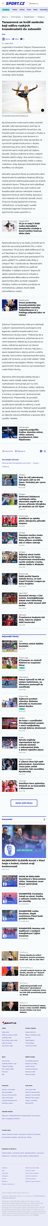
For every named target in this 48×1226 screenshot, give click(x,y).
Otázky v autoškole (31, 1100)
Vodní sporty (23, 677)
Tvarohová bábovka (31, 1069)
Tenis (29, 10)
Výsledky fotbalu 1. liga (9, 1063)
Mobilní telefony (7, 1153)
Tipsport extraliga (25, 759)
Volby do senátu (7, 1043)
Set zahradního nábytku (9, 1137)
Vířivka (29, 1137)
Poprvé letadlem (7, 1092)
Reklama (5, 1181)
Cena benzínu (35, 1115)
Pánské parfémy (34, 1156)
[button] (24, 97)
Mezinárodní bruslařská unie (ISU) (16, 463)
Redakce (4, 1168)
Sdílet (17, 39)
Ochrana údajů (30, 1170)
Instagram (5, 1176)
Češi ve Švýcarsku (7, 1098)
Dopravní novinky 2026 (32, 1095)
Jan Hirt (27, 1037)
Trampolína (22, 1134)
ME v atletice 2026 (8, 1069)
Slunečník (30, 1134)
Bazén (4, 1134)
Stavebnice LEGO (18, 1153)
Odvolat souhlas (30, 1179)
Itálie (20, 641)
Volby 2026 (5, 1032)
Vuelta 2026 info (30, 1032)
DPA (38, 1196)
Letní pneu (40, 1153)
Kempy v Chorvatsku (8, 1089)
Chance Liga (23, 516)
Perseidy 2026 (26, 1115)
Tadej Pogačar (29, 1040)
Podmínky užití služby (32, 1168)
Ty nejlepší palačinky (32, 1061)
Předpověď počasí (15, 1115)
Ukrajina (5, 466)
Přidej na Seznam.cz (8, 1184)
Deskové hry (6, 1156)
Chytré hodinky (23, 1156)
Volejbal (22, 718)
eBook (7, 39)
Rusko (36, 463)
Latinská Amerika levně (9, 1100)
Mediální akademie (31, 1176)
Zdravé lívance (30, 1066)
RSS (3, 1170)
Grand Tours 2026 (30, 1046)
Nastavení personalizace (32, 1181)
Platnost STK (29, 1103)
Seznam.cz (33, 3)
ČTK (3, 34)
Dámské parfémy (30, 1153)
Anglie (21, 737)
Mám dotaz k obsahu (32, 1173)
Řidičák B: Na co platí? (32, 1098)
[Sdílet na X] (45, 451)
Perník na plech (30, 1074)
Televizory (14, 1156)
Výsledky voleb (6, 1037)
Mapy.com (5, 1115)
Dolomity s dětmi (7, 1103)
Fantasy (6, 10)
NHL (3, 1074)
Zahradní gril (22, 1137)
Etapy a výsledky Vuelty (32, 1035)
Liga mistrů (23, 593)
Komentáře (7, 819)
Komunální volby (7, 1046)
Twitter (4, 1179)
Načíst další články (24, 803)
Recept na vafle (30, 1072)
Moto (35, 10)
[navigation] (3, 3)
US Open (22, 475)
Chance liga (5, 1061)
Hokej (22, 10)
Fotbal (14, 10)
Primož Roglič (29, 1043)
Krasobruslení (24, 221)
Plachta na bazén (12, 1134)
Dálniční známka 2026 (32, 1092)
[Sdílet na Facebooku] (41, 451)
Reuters (42, 1196)
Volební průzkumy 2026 (9, 1035)
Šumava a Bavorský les (9, 1095)
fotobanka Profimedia (9, 1198)
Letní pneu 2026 (30, 1089)
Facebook (5, 1173)
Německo (22, 615)
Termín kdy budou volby (9, 1040)
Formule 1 (22, 781)
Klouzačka (37, 1134)
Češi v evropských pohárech (11, 1118)
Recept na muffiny (31, 1063)
